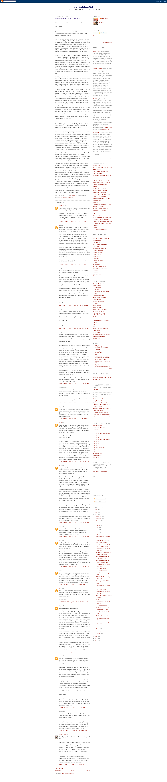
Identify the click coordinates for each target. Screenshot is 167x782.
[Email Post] (76, 195)
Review (97, 406)
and (102, 204)
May (97, 532)
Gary (60, 407)
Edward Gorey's (101, 194)
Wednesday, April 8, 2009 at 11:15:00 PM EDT (74, 522)
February (98, 631)
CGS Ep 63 (96, 449)
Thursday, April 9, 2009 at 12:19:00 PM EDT (73, 652)
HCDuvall (95, 303)
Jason (60, 422)
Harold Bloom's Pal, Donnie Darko (101, 414)
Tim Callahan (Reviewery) (99, 336)
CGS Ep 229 (96, 441)
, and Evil (98, 206)
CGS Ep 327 (96, 435)
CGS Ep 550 (96, 431)
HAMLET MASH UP (98, 165)
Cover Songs (96, 264)
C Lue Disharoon (97, 287)
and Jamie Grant (102, 217)
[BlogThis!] (80, 195)
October (98, 520)
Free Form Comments (101, 542)
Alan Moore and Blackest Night (101, 238)
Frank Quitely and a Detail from (102, 221)
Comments (98, 501)
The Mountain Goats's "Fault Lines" (102, 198)
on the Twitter (108, 127)
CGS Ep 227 (96, 443)
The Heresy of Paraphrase (99, 192)
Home (72, 770)
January (98, 633)
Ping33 (95, 322)
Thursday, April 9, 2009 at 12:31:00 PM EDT (73, 707)
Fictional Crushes (97, 276)
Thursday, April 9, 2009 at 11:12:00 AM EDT (73, 602)
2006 (96, 640)
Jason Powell (70, 197)
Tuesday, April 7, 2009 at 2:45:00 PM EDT (73, 221)
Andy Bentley (96, 132)
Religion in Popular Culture (102, 616)
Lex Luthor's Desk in (101, 219)
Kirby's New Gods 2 (101, 568)
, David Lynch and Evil (100, 208)
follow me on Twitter (107, 42)
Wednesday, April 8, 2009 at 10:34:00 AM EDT (74, 328)
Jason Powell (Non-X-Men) (99, 309)
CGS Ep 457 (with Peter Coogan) (101, 433)
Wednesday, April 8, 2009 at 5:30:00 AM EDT (74, 305)
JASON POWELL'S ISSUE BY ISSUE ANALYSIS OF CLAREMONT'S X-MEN (101, 313)
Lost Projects (96, 242)
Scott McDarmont (97, 68)
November (99, 518)
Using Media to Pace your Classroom (102, 400)
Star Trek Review (97, 173)
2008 (96, 636)
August (98, 525)
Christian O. (62, 205)
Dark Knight (96, 246)
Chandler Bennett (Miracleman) (101, 291)
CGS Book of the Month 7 (99, 447)
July (97, 527)
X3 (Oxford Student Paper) (99, 418)
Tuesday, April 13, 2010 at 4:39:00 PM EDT (73, 730)
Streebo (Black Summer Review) (101, 334)
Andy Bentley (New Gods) (99, 283)
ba (59, 225)
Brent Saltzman (97, 285)
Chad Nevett (96, 289)
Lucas (94, 318)
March (98, 628)
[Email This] (79, 195)
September (99, 523)
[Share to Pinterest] (85, 195)
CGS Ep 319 (96, 437)
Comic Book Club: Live (99, 427)
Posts (96, 498)
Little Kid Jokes (97, 274)
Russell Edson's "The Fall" (99, 188)
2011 (96, 509)
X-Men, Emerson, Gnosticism (100, 412)
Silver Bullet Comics (98, 455)
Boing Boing (98, 346)
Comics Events (97, 256)
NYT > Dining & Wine (100, 359)
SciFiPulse (96, 429)
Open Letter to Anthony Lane (100, 171)
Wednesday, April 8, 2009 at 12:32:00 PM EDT (74, 403)
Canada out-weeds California (102, 347)
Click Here (95, 389)
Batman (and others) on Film (100, 268)
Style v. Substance (98, 250)
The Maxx (95, 186)
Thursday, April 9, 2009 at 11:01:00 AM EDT (73, 584)
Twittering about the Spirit (102, 581)
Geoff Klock (104, 18)
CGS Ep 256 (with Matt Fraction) (101, 439)
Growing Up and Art (98, 252)
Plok (94, 324)
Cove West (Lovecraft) (98, 295)
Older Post (87, 770)
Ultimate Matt (96, 338)
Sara (94, 326)
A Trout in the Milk (97, 425)
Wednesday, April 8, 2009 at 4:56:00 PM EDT (74, 418)
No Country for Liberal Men (100, 244)
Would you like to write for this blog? (102, 158)
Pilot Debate (98, 260)
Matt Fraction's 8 (100, 471)
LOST (97, 583)
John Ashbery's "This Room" (100, 190)
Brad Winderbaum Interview (100, 229)
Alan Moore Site (97, 457)
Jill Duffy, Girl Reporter (98, 316)
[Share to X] (82, 195)
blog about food (106, 129)
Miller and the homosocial (99, 248)
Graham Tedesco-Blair (98, 301)
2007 (96, 638)
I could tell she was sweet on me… (103, 366)
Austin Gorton (62, 734)
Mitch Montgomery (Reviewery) (101, 320)
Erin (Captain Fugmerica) (99, 297)
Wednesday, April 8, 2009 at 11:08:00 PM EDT (74, 461)
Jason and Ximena (97, 307)
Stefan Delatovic (97, 332)
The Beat (97, 349)
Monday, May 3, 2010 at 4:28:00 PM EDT (72, 764)
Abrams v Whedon (97, 240)
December (99, 516)
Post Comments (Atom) (68, 773)
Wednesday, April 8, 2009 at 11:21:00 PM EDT (74, 566)
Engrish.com (98, 364)
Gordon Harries (97, 299)
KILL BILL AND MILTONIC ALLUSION (102, 167)
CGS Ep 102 (96, 445)
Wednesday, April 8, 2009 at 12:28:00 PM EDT (74, 383)
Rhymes (95, 262)
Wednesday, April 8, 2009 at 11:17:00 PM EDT (74, 536)
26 (96, 258)
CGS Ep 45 (96, 451)
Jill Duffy (95, 99)
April (97, 534)
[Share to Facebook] (84, 195)
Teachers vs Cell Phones (99, 399)
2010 (96, 512)
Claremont (62, 197)
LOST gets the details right (102, 540)
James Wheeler (97, 305)
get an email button (98, 35)
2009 (96, 514)
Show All (110, 368)
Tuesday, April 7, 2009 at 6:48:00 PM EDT (73, 264)
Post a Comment (59, 768)
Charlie (95, 293)
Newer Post (58, 770)
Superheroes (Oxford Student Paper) (102, 416)
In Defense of (99, 210)
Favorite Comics (97, 169)
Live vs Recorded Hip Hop (99, 266)
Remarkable (84, 6)
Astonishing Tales (97, 453)
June (97, 529)
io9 (96, 354)
